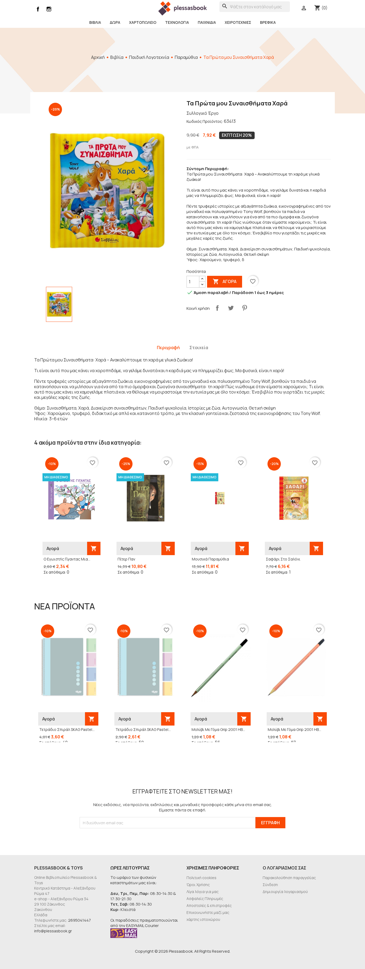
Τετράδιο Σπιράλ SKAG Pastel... (67, 729)
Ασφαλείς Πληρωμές (205, 898)
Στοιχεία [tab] (198, 347)
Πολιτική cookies (201, 877)
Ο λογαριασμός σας (284, 868)
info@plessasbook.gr (53, 930)
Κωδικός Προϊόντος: (205, 121)
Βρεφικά (268, 22)
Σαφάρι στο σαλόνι (283, 559)
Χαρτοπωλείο (142, 22)
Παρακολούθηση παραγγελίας (289, 877)
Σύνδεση (270, 884)
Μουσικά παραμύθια (210, 559)
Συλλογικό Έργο (203, 113)
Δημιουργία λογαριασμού (285, 891)
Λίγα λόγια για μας (203, 891)
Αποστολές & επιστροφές (209, 905)
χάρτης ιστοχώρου (203, 919)
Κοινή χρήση (217, 308)
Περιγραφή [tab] (168, 347)
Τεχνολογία (177, 22)
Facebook (38, 9)
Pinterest (244, 308)
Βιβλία (95, 22)
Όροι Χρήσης (198, 884)
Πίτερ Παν (126, 559)
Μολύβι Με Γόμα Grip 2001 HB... (218, 729)
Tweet (231, 308)
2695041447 (79, 920)
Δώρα (115, 22)
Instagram (49, 9)
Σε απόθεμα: (55, 572)
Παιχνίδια (207, 22)
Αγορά (224, 281)
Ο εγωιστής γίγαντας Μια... (67, 559)
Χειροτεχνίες (238, 22)
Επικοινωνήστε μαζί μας (208, 912)
